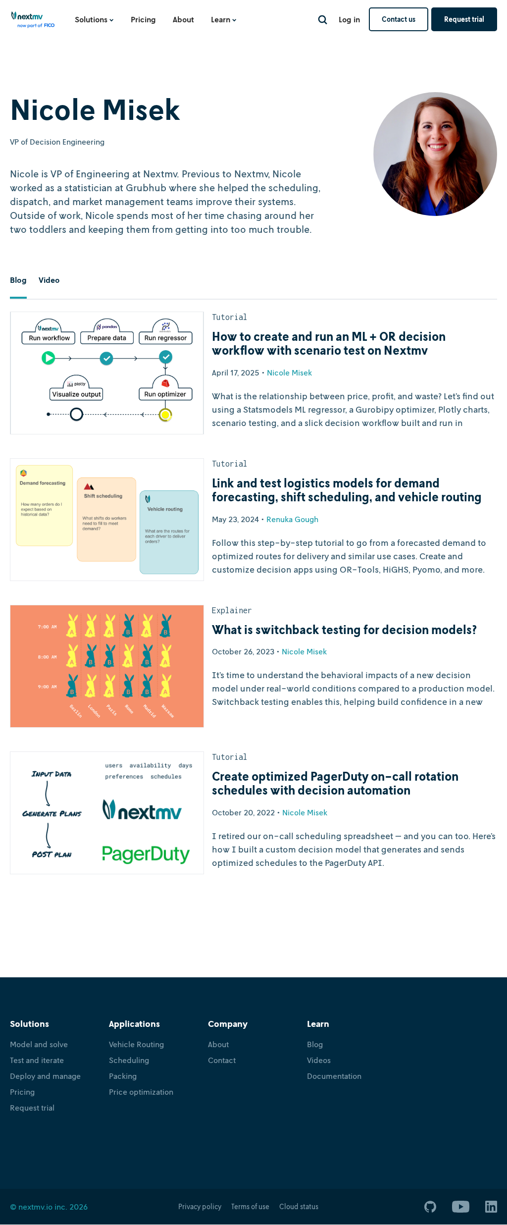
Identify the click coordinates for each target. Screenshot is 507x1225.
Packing (123, 1076)
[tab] (18, 287)
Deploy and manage (45, 1076)
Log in (349, 19)
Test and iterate (37, 1060)
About (183, 19)
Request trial (464, 19)
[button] (94, 19)
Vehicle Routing (136, 1044)
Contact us (398, 19)
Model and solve (39, 1044)
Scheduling (129, 1060)
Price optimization (141, 1092)
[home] (33, 22)
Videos (319, 1060)
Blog (315, 1044)
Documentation (334, 1076)
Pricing (143, 19)
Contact (222, 1060)
